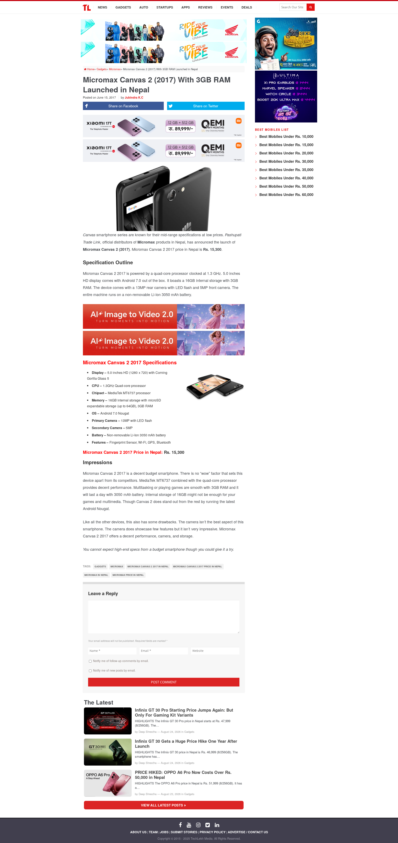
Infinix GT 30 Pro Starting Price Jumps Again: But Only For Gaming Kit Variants (184, 712)
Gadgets (123, 7)
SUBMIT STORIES (184, 832)
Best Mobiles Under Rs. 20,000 (285, 153)
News (102, 7)
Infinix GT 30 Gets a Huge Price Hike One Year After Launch (186, 744)
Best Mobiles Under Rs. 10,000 (285, 136)
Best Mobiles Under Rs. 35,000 (285, 169)
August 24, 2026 (171, 732)
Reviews (205, 7)
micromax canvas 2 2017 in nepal (148, 566)
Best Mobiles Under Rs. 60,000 (285, 194)
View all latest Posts (163, 805)
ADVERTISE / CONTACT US (248, 832)
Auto (143, 7)
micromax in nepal (96, 574)
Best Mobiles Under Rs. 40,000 (285, 178)
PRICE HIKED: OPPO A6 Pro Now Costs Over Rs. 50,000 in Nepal (183, 775)
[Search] (311, 7)
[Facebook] (180, 824)
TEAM (153, 832)
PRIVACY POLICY (213, 832)
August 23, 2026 (171, 794)
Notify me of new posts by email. (114, 670)
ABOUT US (138, 832)
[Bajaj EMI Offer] (286, 68)
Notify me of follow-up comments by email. (121, 661)
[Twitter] (207, 824)
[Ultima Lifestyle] (286, 121)
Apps (185, 7)
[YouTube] (189, 824)
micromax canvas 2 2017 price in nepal (197, 566)
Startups (165, 7)
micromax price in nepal (128, 574)
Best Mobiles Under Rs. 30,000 (285, 161)
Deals (246, 7)
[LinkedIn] (217, 824)
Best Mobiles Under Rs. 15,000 (285, 144)
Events (227, 7)
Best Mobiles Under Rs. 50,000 (285, 186)
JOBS (164, 832)
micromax (116, 566)
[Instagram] (198, 824)
